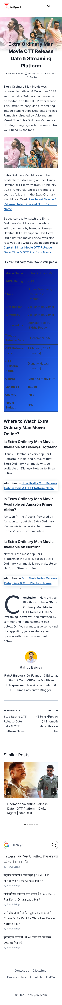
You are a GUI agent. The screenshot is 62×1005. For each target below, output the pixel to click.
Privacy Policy (16, 977)
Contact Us (21, 971)
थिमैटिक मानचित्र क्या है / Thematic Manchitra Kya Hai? (46, 721)
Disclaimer (40, 971)
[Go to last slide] (8, 791)
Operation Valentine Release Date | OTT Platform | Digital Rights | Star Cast (27, 808)
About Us (35, 977)
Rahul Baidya (16, 73)
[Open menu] (55, 6)
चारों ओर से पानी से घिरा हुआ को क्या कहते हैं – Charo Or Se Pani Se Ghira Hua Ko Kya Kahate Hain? (29, 918)
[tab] (25, 824)
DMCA (50, 977)
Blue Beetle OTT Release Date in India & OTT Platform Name (15, 721)
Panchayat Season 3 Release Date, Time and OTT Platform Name (30, 204)
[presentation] (31, 780)
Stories (33, 77)
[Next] (53, 791)
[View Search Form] (48, 6)
